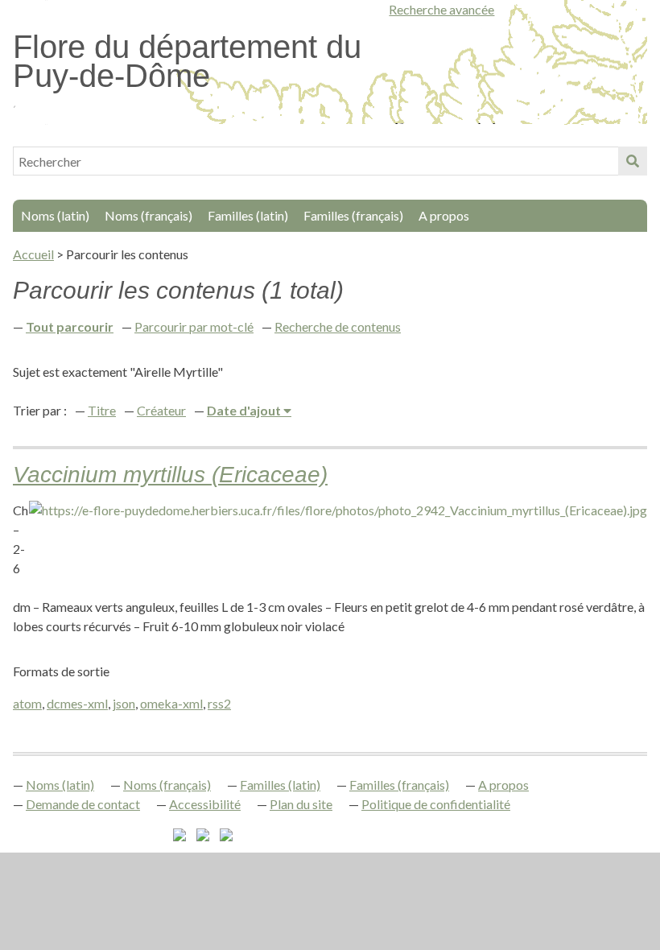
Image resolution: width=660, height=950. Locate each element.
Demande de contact (83, 804)
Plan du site (301, 804)
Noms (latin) (55, 215)
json (124, 703)
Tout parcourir (69, 326)
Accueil (33, 254)
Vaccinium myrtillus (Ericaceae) (170, 474)
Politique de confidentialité (435, 804)
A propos (444, 215)
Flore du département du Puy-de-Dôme (187, 61)
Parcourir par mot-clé (194, 326)
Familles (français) (353, 215)
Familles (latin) (248, 215)
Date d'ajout (245, 410)
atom (27, 703)
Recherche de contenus (337, 326)
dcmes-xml (77, 703)
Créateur (161, 410)
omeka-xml (171, 703)
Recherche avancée (441, 9)
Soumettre (632, 161)
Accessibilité (205, 804)
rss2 (219, 703)
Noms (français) (148, 215)
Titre (102, 410)
